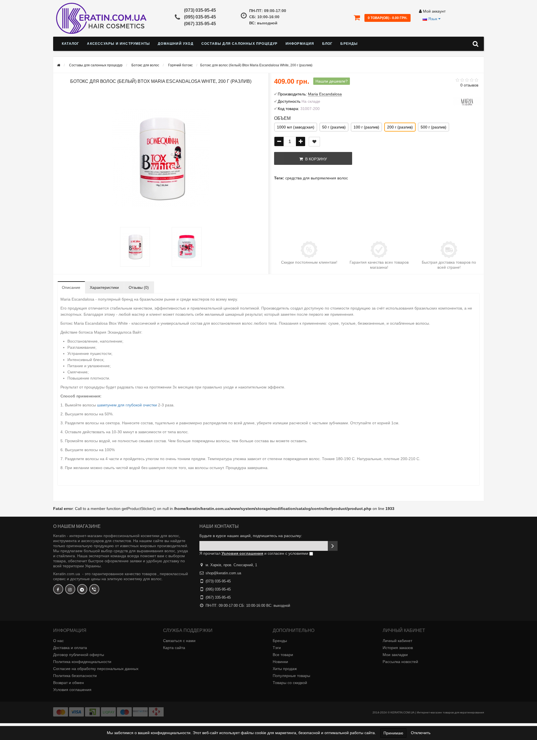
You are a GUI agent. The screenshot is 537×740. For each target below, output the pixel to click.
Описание (71, 287)
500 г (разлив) (433, 127)
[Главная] (59, 65)
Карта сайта (174, 647)
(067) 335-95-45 (200, 23)
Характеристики (104, 287)
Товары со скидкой (290, 682)
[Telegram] (82, 589)
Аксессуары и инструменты (118, 44)
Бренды (349, 44)
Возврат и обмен (68, 682)
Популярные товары (291, 675)
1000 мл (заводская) (295, 127)
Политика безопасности (75, 675)
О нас (58, 640)
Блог (327, 44)
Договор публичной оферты (78, 654)
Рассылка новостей (400, 661)
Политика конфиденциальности (82, 661)
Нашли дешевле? (331, 81)
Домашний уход (176, 44)
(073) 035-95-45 (200, 10)
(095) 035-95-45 (200, 17)
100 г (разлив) (366, 127)
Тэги (277, 647)
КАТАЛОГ (70, 44)
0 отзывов (469, 85)
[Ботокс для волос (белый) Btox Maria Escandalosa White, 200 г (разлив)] (135, 247)
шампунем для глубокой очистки (127, 405)
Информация (300, 44)
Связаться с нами (179, 640)
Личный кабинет (397, 640)
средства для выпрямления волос (316, 178)
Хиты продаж (285, 668)
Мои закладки (395, 654)
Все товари (283, 654)
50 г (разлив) (334, 127)
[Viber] (94, 589)
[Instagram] (70, 589)
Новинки (280, 661)
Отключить (420, 732)
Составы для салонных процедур (239, 44)
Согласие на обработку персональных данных (95, 668)
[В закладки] (314, 141)
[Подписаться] (333, 546)
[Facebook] (58, 589)
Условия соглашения (72, 689)
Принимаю (393, 733)
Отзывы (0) (139, 287)
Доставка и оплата (70, 647)
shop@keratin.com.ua (223, 573)
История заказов (398, 647)
